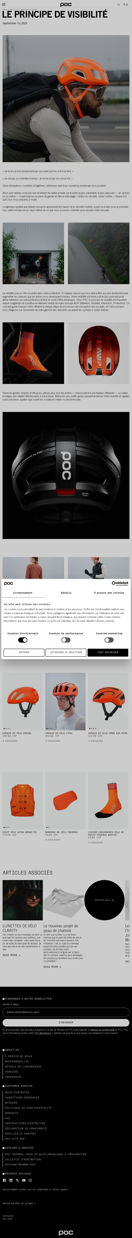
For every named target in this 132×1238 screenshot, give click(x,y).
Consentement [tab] (22, 593)
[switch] (66, 639)
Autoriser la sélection (66, 652)
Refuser (24, 652)
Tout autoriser (108, 652)
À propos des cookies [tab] (109, 593)
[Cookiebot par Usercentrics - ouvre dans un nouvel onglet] (114, 583)
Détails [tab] (66, 593)
